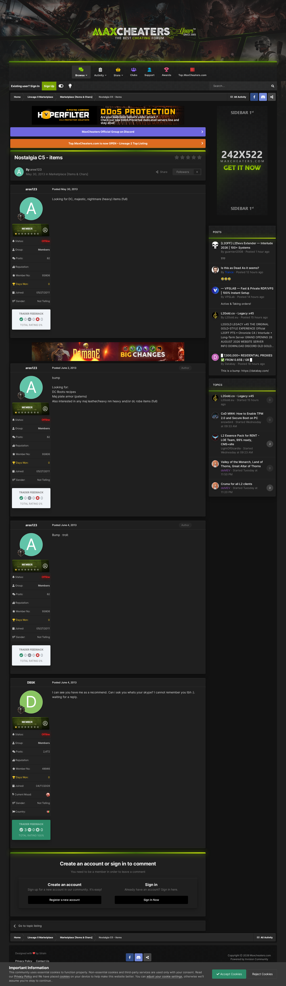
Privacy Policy (23, 961)
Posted (257, 251)
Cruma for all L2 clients (236, 484)
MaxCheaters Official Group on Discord (108, 131)
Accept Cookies (230, 974)
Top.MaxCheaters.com (192, 75)
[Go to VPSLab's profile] (215, 290)
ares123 (36, 169)
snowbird (227, 422)
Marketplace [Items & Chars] (68, 174)
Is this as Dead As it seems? (240, 268)
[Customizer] (61, 86)
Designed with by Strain (30, 953)
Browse (80, 75)
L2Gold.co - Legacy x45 (237, 313)
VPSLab (230, 296)
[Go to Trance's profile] (215, 269)
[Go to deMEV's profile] (215, 463)
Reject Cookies (262, 974)
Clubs (133, 75)
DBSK (31, 682)
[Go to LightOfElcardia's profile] (215, 437)
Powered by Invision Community (249, 959)
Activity (99, 75)
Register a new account (64, 899)
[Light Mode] (70, 86)
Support (149, 75)
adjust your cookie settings (164, 976)
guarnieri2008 (234, 251)
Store (117, 75)
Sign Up (49, 86)
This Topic (256, 85)
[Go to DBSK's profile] (31, 701)
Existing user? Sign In (25, 86)
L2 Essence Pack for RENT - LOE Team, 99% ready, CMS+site (240, 440)
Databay (230, 363)
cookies (65, 976)
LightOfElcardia (231, 448)
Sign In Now (151, 899)
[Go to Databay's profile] (215, 357)
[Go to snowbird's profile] (215, 415)
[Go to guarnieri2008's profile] (215, 245)
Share (162, 172)
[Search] (272, 86)
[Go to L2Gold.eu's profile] (215, 315)
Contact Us (42, 961)
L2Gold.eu (231, 317)
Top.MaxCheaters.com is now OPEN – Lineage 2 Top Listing (107, 143)
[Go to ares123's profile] (19, 171)
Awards (166, 75)
